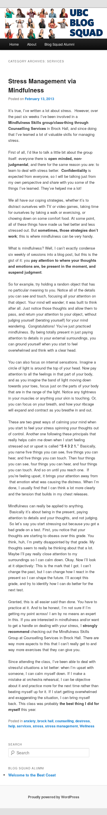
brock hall (45, 720)
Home (14, 44)
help (11, 726)
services (24, 726)
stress (38, 726)
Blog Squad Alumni (59, 44)
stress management (61, 726)
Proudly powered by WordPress (53, 796)
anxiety (30, 720)
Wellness (87, 726)
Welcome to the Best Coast (32, 775)
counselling (64, 720)
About (31, 44)
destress (82, 720)
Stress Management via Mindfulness (42, 85)
